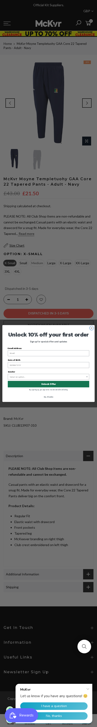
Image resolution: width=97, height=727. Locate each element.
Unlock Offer (48, 384)
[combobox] (48, 377)
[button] (84, 646)
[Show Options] (87, 377)
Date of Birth (14, 360)
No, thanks (48, 396)
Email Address (15, 348)
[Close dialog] (91, 328)
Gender (11, 371)
